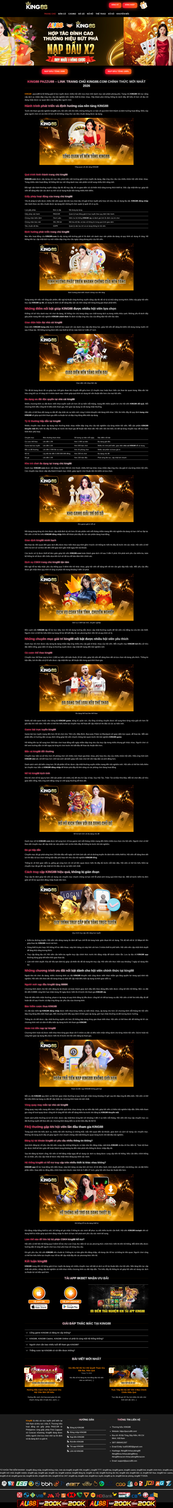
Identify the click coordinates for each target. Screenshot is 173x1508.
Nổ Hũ (90, 14)
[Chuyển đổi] (27, 1333)
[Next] (166, 41)
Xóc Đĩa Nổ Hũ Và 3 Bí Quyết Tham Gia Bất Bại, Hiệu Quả (86, 1369)
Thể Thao (101, 14)
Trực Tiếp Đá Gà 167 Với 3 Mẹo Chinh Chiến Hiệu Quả (128, 1391)
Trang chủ (50, 14)
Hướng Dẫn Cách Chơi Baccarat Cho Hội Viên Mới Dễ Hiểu (44, 1391)
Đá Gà (81, 14)
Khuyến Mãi (123, 14)
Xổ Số (111, 14)
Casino (72, 14)
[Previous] (6, 41)
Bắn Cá (62, 14)
